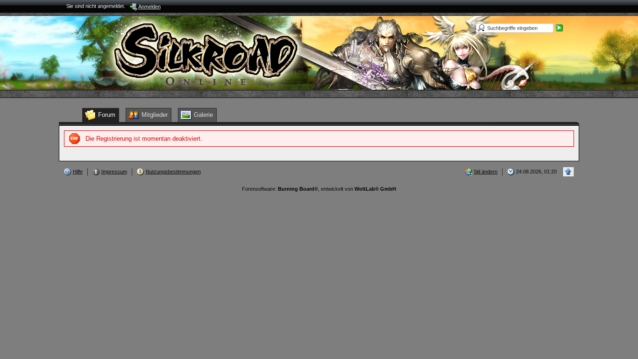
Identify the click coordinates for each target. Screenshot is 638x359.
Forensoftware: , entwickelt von (319, 189)
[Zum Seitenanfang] (568, 171)
